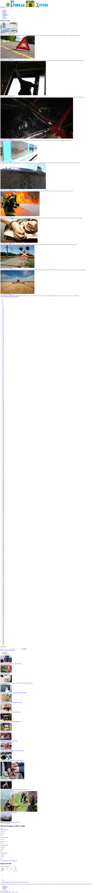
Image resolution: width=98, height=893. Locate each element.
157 (3, 458)
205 (3, 507)
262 (3, 565)
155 (3, 456)
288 (3, 592)
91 (3, 390)
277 (3, 581)
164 (3, 465)
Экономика (5, 14)
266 (3, 569)
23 (3, 321)
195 (3, 497)
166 (3, 467)
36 (3, 334)
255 (3, 558)
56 (3, 354)
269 (3, 572)
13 (3, 310)
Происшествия (5, 15)
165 (3, 466)
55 (3, 353)
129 (3, 429)
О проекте (5, 885)
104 (3, 404)
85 (3, 384)
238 (3, 541)
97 (3, 396)
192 (3, 494)
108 (3, 408)
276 (3, 580)
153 (3, 454)
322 (3, 627)
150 (3, 451)
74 (3, 373)
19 (3, 317)
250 (3, 553)
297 (3, 601)
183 (3, 484)
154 (3, 455)
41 (3, 339)
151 (3, 452)
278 (3, 582)
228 (3, 530)
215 (3, 517)
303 (3, 607)
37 (3, 335)
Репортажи (5, 18)
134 (3, 434)
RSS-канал (5, 888)
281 (3, 585)
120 (3, 420)
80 (3, 379)
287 (3, 591)
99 (3, 398)
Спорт (4, 16)
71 (3, 370)
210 (3, 512)
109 (3, 409)
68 (3, 367)
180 (3, 481)
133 (3, 433)
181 (3, 482)
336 (3, 641)
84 (3, 383)
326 (3, 631)
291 (3, 595)
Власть (4, 12)
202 (3, 504)
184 (3, 485)
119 (3, 419)
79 (3, 378)
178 (3, 479)
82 (3, 381)
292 (3, 596)
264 (3, 567)
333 (3, 638)
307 (3, 611)
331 (3, 636)
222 (3, 524)
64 (3, 363)
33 (3, 331)
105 (3, 405)
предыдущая (10, 296)
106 (3, 406)
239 (3, 542)
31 (3, 329)
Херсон (4, 9)
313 (3, 617)
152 (3, 453)
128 (3, 428)
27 (3, 325)
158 (3, 459)
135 (3, 435)
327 (3, 632)
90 (3, 389)
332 (3, 637)
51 (3, 349)
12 (3, 309)
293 (3, 597)
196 (3, 498)
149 (3, 450)
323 (3, 628)
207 (3, 509)
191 (3, 493)
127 (3, 427)
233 (3, 536)
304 (3, 608)
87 (3, 386)
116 (3, 416)
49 (3, 347)
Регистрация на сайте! (4, 650)
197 (3, 499)
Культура (4, 17)
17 (3, 315)
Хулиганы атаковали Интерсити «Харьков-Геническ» (10, 162)
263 (3, 566)
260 (3, 563)
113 (3, 413)
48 (3, 346)
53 (3, 351)
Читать (10, 34)
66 (3, 365)
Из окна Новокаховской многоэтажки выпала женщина (11, 97)
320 (3, 625)
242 (3, 545)
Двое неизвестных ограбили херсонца (7, 244)
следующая (15, 296)
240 (3, 543)
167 (3, 468)
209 (3, 511)
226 (3, 528)
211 (3, 513)
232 (3, 535)
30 (3, 328)
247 (3, 550)
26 (3, 324)
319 (3, 624)
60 (3, 359)
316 (3, 620)
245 (3, 548)
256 (3, 559)
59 (3, 358)
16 (3, 314)
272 (3, 575)
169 (3, 470)
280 (3, 584)
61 (3, 360)
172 (3, 473)
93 (3, 392)
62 (3, 361)
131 (3, 431)
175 (3, 476)
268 (3, 571)
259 (3, 562)
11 (3, 308)
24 (3, 322)
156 (3, 457)
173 (3, 474)
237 (3, 540)
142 (3, 442)
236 (3, 539)
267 (3, 570)
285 (3, 589)
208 (3, 510)
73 (3, 372)
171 (3, 472)
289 (3, 593)
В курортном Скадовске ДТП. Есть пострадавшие (10, 60)
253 (3, 556)
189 (3, 491)
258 (3, 561)
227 (3, 529)
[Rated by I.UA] (5, 881)
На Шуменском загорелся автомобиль (7, 140)
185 (3, 486)
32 (3, 330)
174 (3, 475)
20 (3, 318)
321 (3, 626)
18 (3, 316)
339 (3, 644)
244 (3, 547)
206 (3, 508)
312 (3, 616)
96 (3, 395)
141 (3, 441)
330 (3, 635)
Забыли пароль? (12, 650)
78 (3, 377)
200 (3, 502)
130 (3, 430)
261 (3, 564)
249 (3, 552)
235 (3, 538)
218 (3, 520)
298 (3, 602)
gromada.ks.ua (3, 6)
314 (3, 618)
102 (3, 402)
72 (3, 371)
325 (3, 630)
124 (3, 424)
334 (3, 639)
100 (3, 399)
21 (3, 319)
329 (3, 634)
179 (3, 480)
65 (3, 364)
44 (3, 342)
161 (3, 462)
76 (3, 375)
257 (3, 560)
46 (3, 344)
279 (3, 583)
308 (3, 612)
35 (3, 333)
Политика (5, 13)
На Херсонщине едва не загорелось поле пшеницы (10, 295)
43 (3, 341)
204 (3, 506)
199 (3, 501)
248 (3, 551)
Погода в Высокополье (4, 860)
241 (3, 544)
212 (3, 514)
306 (3, 610)
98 (3, 397)
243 (3, 546)
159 (3, 460)
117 (3, 417)
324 (3, 629)
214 (3, 516)
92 (3, 391)
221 (3, 523)
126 (3, 426)
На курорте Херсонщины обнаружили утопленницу (10, 35)
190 (3, 492)
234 (3, 537)
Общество (9, 732)
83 (3, 382)
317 (3, 621)
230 (3, 532)
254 (3, 557)
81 (3, 380)
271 (3, 574)
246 (3, 549)
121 (3, 421)
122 (3, 422)
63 (3, 362)
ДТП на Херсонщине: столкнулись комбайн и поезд (10, 269)
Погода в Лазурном (13, 860)
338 (3, 643)
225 (3, 527)
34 (3, 332)
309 (3, 613)
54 (3, 352)
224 (3, 526)
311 (3, 615)
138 (3, 438)
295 (3, 599)
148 (3, 449)
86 (3, 385)
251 (3, 554)
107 (3, 407)
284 (3, 588)
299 (3, 603)
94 (3, 393)
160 (3, 461)
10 (3, 307)
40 (3, 338)
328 (3, 633)
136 (3, 436)
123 (3, 423)
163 (3, 464)
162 (3, 463)
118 (3, 418)
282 (3, 586)
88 (3, 387)
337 (3, 642)
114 (3, 414)
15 (3, 313)
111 (3, 411)
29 (3, 327)
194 (3, 496)
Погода (1, 828)
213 (3, 515)
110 (3, 410)
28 (3, 326)
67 (3, 366)
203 (3, 505)
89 (3, 388)
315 (3, 619)
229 (3, 531)
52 (3, 350)
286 (3, 590)
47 (3, 345)
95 (3, 394)
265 (3, 568)
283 (3, 587)
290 (3, 594)
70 (3, 369)
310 (3, 614)
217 (3, 519)
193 (3, 495)
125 (3, 425)
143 (3, 443)
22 (3, 320)
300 (3, 604)
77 (3, 376)
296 (3, 600)
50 (3, 348)
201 (3, 503)
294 (3, 598)
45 (3, 343)
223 (3, 525)
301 (3, 605)
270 (3, 573)
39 (3, 337)
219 (3, 521)
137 (3, 437)
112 (3, 412)
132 (3, 432)
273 (3, 576)
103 (3, 403)
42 (3, 340)
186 (3, 487)
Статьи (8, 664)
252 (3, 555)
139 (3, 439)
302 (3, 606)
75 (3, 374)
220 (3, 522)
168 (3, 469)
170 (3, 471)
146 (3, 447)
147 (3, 448)
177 (3, 478)
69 (3, 368)
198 (3, 500)
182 (3, 483)
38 (3, 336)
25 (3, 323)
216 (3, 518)
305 (3, 609)
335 (3, 640)
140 (3, 440)
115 (3, 415)
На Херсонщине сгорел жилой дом (7, 190)
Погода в (3, 829)
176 (3, 477)
